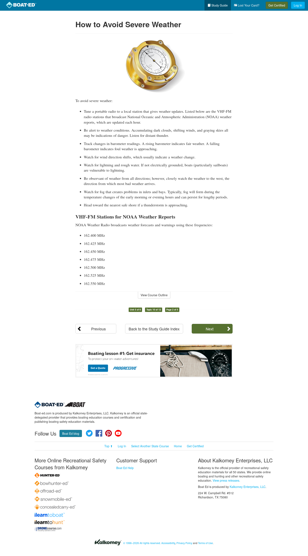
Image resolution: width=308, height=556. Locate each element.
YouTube (118, 433)
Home (178, 446)
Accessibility (168, 543)
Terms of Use (205, 543)
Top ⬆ (108, 446)
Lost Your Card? (248, 5)
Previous (98, 328)
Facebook (99, 433)
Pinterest (108, 433)
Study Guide (219, 5)
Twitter (89, 433)
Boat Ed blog (70, 433)
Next (210, 328)
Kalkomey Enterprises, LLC (247, 487)
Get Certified (276, 5)
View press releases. (226, 480)
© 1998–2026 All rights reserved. (142, 543)
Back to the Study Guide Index (154, 328)
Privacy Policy (184, 543)
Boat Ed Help (125, 468)
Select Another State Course (150, 446)
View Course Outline (154, 295)
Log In (298, 5)
